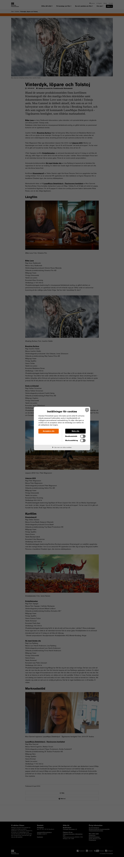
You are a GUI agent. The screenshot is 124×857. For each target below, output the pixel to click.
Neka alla (75, 431)
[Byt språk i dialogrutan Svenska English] (86, 410)
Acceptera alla (48, 431)
